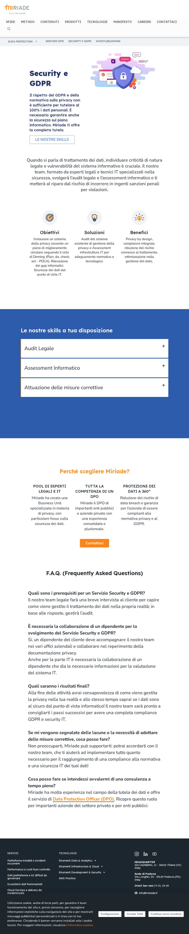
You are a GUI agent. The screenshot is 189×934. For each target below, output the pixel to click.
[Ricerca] (8, 29)
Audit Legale (39, 348)
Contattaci (94, 543)
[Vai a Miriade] (16, 9)
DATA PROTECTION (20, 41)
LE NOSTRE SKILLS (52, 139)
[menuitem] (30, 862)
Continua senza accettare (166, 914)
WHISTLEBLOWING (108, 41)
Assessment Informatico (52, 367)
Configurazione (110, 914)
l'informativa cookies (79, 925)
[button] (11, 21)
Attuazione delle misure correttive (63, 387)
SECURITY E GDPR (79, 41)
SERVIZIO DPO (55, 41)
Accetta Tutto (135, 914)
